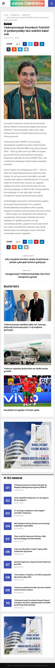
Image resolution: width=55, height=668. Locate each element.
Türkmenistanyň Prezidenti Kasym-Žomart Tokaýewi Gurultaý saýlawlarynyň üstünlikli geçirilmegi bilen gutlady (32, 602)
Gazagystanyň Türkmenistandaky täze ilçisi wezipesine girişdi (27, 275)
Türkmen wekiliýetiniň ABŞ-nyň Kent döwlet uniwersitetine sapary (32, 588)
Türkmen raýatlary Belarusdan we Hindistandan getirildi (26, 370)
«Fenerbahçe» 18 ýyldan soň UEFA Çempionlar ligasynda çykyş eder (32, 575)
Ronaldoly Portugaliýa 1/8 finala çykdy (21, 410)
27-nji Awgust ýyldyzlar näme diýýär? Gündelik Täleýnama (29, 511)
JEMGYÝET (7, 24)
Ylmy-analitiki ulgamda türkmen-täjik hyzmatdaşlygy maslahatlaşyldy (30, 537)
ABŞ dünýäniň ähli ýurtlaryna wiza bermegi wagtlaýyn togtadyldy (32, 524)
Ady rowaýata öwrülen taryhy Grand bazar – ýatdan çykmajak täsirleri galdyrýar (27, 260)
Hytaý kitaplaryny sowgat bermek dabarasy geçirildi (32, 563)
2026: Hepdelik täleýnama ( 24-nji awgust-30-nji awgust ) (31, 499)
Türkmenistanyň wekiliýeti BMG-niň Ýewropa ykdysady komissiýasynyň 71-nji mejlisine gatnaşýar (25, 327)
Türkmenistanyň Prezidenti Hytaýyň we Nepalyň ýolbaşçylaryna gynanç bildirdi (30, 486)
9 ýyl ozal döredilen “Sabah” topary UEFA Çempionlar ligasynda (30, 550)
